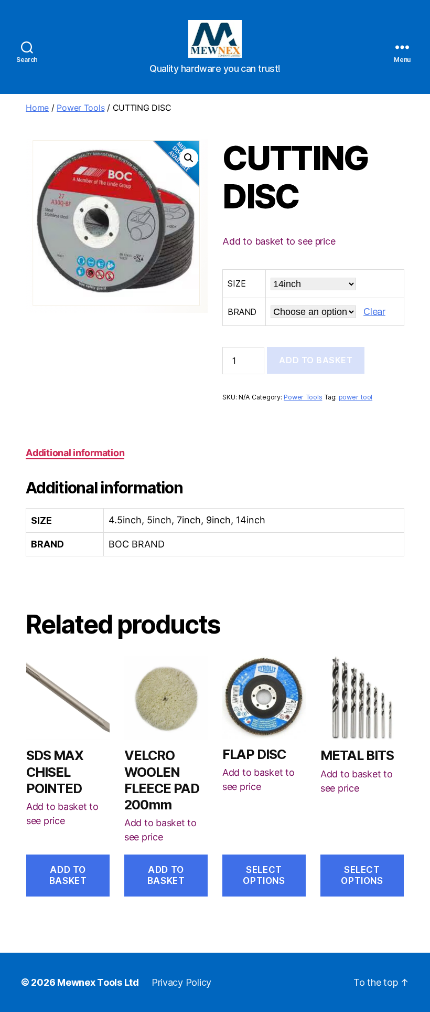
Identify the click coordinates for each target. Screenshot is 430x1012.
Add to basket (315, 360)
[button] (188, 158)
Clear (374, 311)
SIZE (236, 283)
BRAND (242, 312)
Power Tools (80, 107)
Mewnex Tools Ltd (98, 982)
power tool (355, 397)
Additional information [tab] (75, 452)
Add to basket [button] (68, 875)
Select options (264, 875)
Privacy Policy (181, 982)
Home (37, 107)
